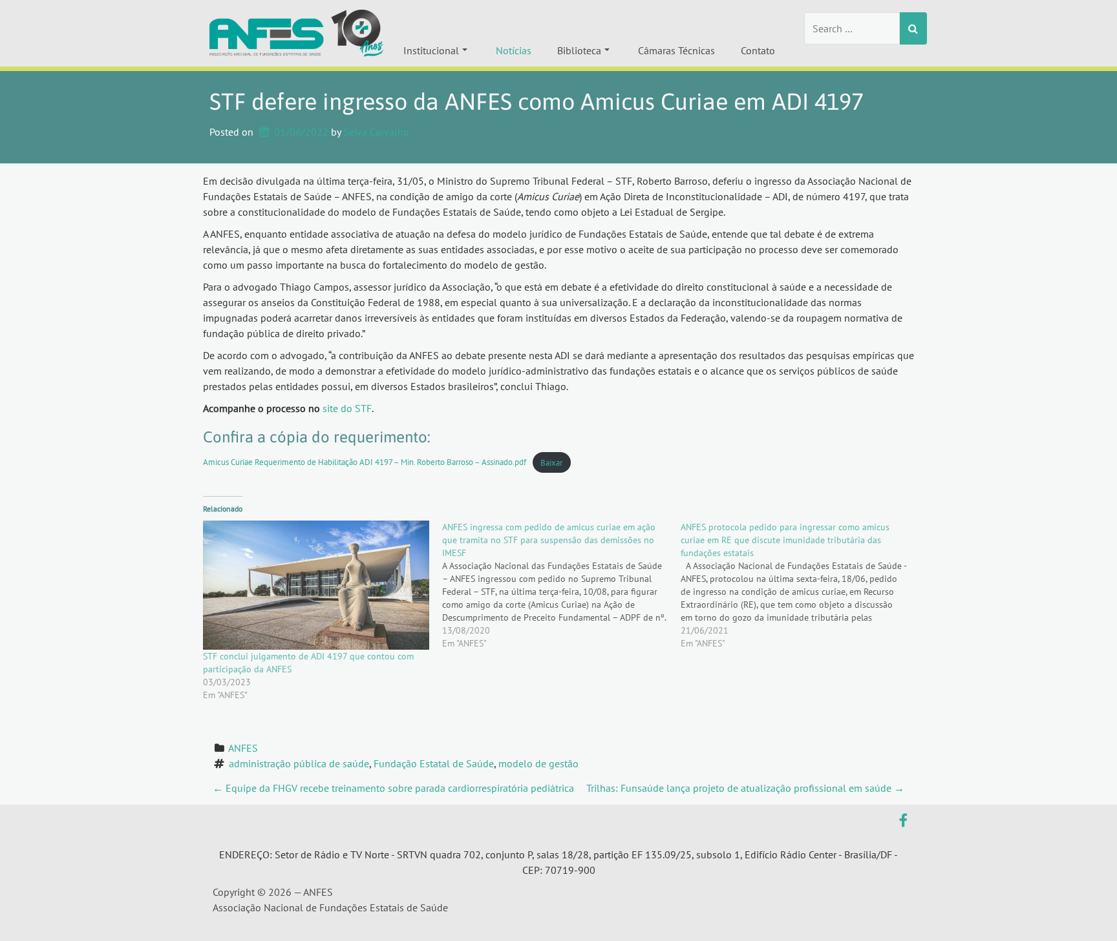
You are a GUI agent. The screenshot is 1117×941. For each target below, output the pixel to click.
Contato (758, 50)
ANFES (243, 747)
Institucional (431, 50)
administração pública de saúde (299, 763)
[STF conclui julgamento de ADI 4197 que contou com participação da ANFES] (316, 585)
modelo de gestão (538, 763)
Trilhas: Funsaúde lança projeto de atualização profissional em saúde (745, 787)
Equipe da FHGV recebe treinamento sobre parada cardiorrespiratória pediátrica (393, 787)
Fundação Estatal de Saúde (434, 763)
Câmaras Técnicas (676, 50)
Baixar (551, 462)
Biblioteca (579, 50)
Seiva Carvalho (376, 131)
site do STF (347, 408)
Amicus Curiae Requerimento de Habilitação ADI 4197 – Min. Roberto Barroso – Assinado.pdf (364, 462)
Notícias (513, 50)
